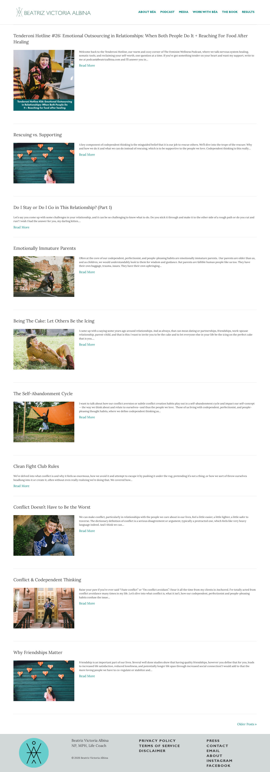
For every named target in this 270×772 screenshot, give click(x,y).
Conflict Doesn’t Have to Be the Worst (52, 507)
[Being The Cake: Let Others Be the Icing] (43, 349)
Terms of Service (159, 745)
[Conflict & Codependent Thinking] (43, 608)
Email (213, 750)
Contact (217, 745)
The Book (230, 11)
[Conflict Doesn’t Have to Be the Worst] (43, 535)
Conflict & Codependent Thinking (47, 579)
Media (183, 11)
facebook (219, 765)
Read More (87, 65)
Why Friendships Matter (37, 652)
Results (248, 11)
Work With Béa (205, 11)
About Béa (147, 11)
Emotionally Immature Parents (44, 248)
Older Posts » (247, 724)
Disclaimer (152, 750)
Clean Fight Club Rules (36, 466)
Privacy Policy (157, 740)
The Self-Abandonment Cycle (43, 393)
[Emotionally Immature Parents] (43, 276)
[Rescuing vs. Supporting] (43, 163)
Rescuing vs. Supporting (37, 134)
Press (213, 740)
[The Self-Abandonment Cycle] (43, 421)
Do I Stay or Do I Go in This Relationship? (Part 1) (62, 207)
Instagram (220, 760)
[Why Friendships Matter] (43, 680)
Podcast (167, 11)
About (215, 755)
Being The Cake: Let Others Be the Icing (53, 321)
